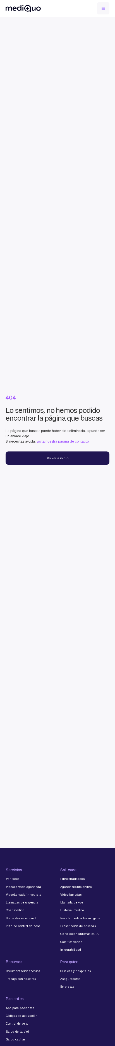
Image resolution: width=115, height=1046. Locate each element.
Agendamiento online (76, 886)
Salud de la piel (17, 1031)
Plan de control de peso (23, 926)
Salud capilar (15, 1039)
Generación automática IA (79, 933)
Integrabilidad (70, 949)
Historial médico (72, 910)
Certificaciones (71, 941)
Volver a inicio (57, 458)
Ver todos (13, 878)
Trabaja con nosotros (21, 978)
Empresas (67, 986)
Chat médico (15, 910)
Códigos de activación (21, 1015)
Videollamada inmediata (24, 894)
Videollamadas (71, 894)
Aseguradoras (70, 978)
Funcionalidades (72, 878)
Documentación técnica (23, 971)
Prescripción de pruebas (78, 926)
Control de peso (17, 1023)
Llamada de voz (71, 902)
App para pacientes (20, 1008)
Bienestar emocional (21, 918)
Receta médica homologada (80, 918)
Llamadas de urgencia (22, 902)
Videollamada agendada (23, 886)
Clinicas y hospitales (75, 971)
